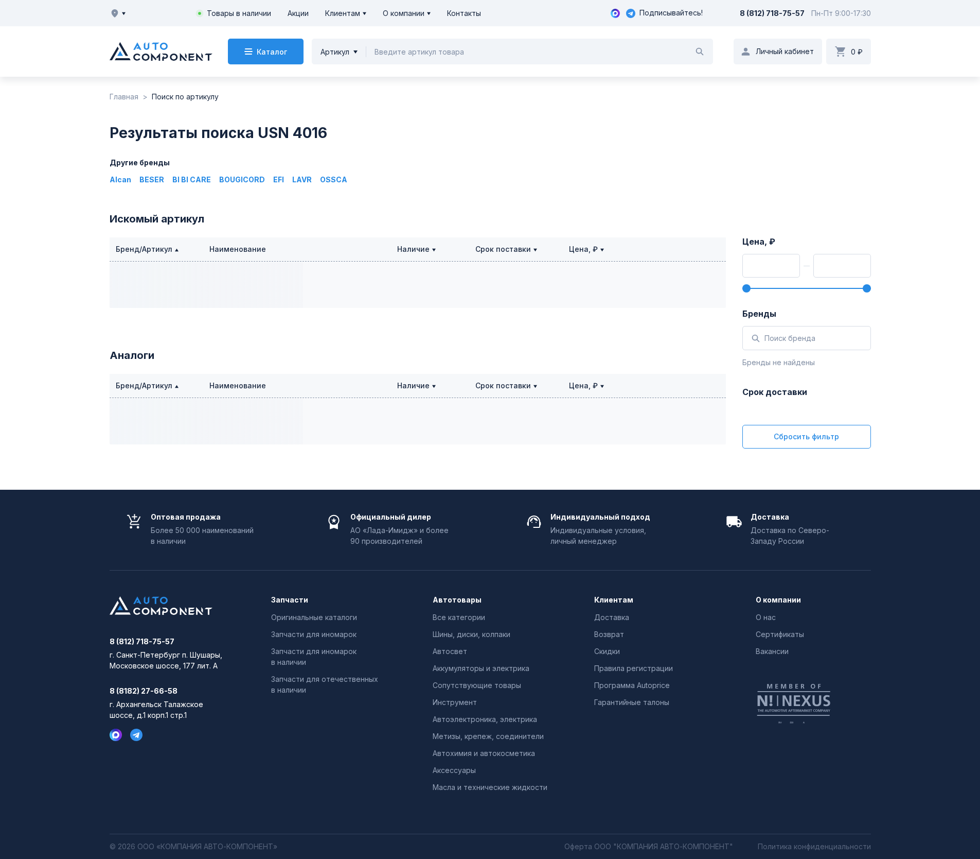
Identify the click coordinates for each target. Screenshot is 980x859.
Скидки (607, 651)
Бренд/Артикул (144, 249)
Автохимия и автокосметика (484, 753)
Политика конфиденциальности (814, 846)
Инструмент (455, 702)
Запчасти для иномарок (314, 634)
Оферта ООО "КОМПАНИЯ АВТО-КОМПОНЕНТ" (648, 846)
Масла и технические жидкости (490, 787)
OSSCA (333, 179)
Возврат (609, 634)
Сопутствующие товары (477, 685)
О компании (403, 13)
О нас (766, 617)
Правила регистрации (633, 668)
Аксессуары (454, 770)
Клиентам (342, 13)
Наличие (413, 249)
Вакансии (772, 651)
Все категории (459, 617)
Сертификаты (780, 634)
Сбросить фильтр (806, 436)
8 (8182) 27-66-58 (143, 691)
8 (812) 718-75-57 (772, 13)
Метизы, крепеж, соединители (488, 736)
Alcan (120, 179)
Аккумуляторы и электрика (481, 668)
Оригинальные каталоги (314, 617)
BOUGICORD (242, 179)
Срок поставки (503, 249)
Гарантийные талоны (631, 702)
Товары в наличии (239, 13)
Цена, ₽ (583, 249)
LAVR (302, 179)
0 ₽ (857, 51)
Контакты (464, 13)
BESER (151, 179)
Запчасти (289, 600)
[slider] (746, 288)
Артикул (334, 51)
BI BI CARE (191, 179)
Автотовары (457, 600)
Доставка (611, 617)
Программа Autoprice (632, 685)
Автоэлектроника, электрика (485, 719)
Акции (298, 13)
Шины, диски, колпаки (471, 634)
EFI (278, 179)
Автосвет (450, 651)
